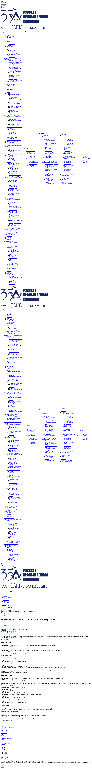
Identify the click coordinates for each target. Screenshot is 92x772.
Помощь (3, 739)
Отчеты (2, 735)
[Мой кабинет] (1, 564)
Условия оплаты (4, 740)
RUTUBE (5, 753)
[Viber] (9, 632)
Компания (3, 731)
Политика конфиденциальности (8, 736)
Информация (4, 744)
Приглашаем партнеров (6, 738)
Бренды (2, 748)
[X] (7, 632)
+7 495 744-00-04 (5, 1)
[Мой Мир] (5, 632)
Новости (3, 734)
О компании (4, 733)
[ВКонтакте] (1, 632)
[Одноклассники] (3, 632)
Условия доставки (5, 742)
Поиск (2, 766)
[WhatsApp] (11, 632)
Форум (2, 746)
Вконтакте (7, 615)
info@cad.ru (5, 613)
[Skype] (13, 632)
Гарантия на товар (5, 743)
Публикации (4, 747)
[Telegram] (15, 632)
